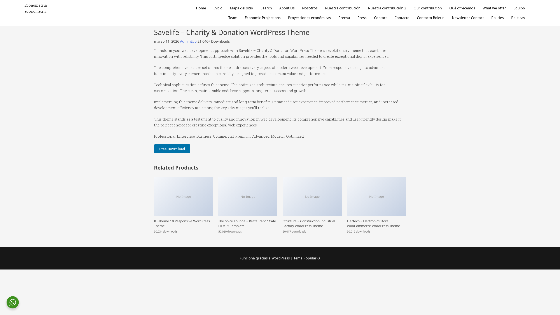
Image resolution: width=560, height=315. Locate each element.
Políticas (518, 17)
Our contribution (428, 8)
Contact (380, 17)
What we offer (494, 8)
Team (232, 17)
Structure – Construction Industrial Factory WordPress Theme (309, 223)
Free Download (172, 149)
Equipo (519, 8)
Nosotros (310, 8)
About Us (287, 8)
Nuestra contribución (342, 8)
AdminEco (189, 41)
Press (362, 17)
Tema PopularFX (307, 258)
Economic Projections (263, 17)
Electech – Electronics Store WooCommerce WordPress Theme (373, 223)
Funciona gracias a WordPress (265, 258)
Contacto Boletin (430, 17)
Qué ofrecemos (462, 8)
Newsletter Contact (468, 17)
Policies (497, 17)
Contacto (402, 17)
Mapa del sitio (241, 8)
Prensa (344, 17)
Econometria (35, 5)
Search (266, 8)
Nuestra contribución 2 (387, 8)
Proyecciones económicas (309, 17)
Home (201, 8)
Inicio (218, 8)
